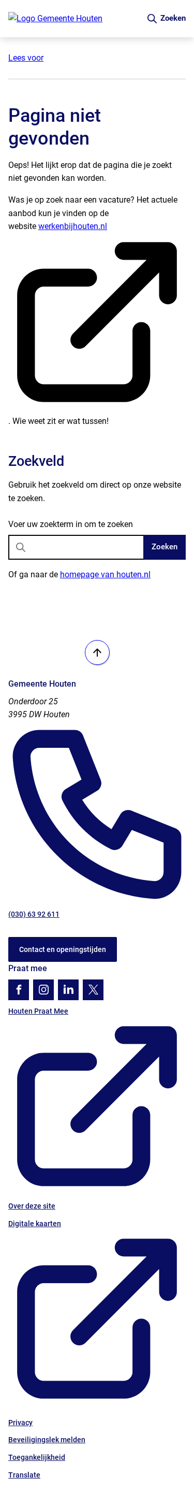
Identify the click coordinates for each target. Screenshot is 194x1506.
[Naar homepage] (73, 18)
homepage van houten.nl (105, 574)
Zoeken (164, 546)
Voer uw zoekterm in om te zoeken (70, 524)
